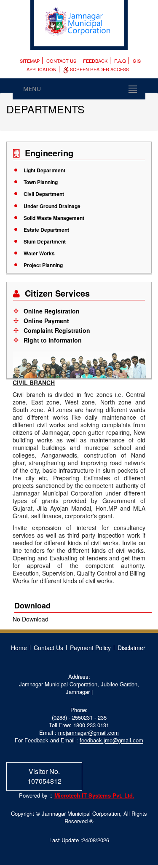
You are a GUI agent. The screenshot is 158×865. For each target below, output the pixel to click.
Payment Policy (90, 647)
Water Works (39, 253)
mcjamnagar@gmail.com (88, 732)
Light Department (44, 170)
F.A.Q (120, 60)
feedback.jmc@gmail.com (111, 740)
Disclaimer (131, 647)
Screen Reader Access (99, 69)
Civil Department (44, 194)
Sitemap (30, 60)
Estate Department (46, 229)
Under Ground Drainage (52, 206)
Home (19, 647)
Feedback (95, 60)
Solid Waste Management (54, 218)
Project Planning (43, 265)
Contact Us (61, 60)
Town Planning (41, 182)
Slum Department (45, 241)
